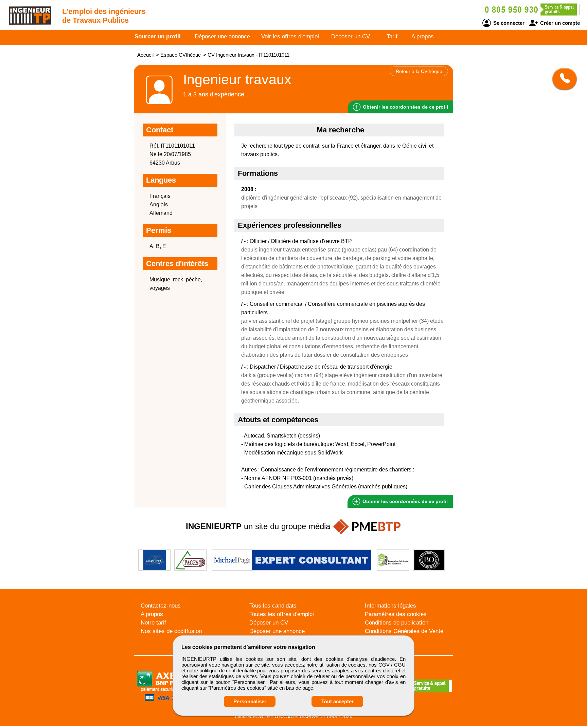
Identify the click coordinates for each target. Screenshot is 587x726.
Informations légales (390, 605)
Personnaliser (249, 701)
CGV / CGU (392, 665)
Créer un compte (559, 23)
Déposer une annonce (222, 36)
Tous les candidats (273, 605)
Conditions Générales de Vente (404, 631)
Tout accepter (337, 701)
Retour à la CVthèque (419, 71)
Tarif (392, 36)
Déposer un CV (350, 36)
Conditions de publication (396, 622)
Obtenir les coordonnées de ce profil (404, 501)
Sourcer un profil (158, 36)
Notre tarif (153, 622)
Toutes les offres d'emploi (281, 614)
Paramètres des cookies (396, 614)
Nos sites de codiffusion (171, 631)
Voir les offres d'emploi (290, 36)
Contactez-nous (161, 605)
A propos (422, 36)
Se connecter (508, 23)
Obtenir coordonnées (404, 107)
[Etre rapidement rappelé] (562, 79)
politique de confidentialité (227, 670)
